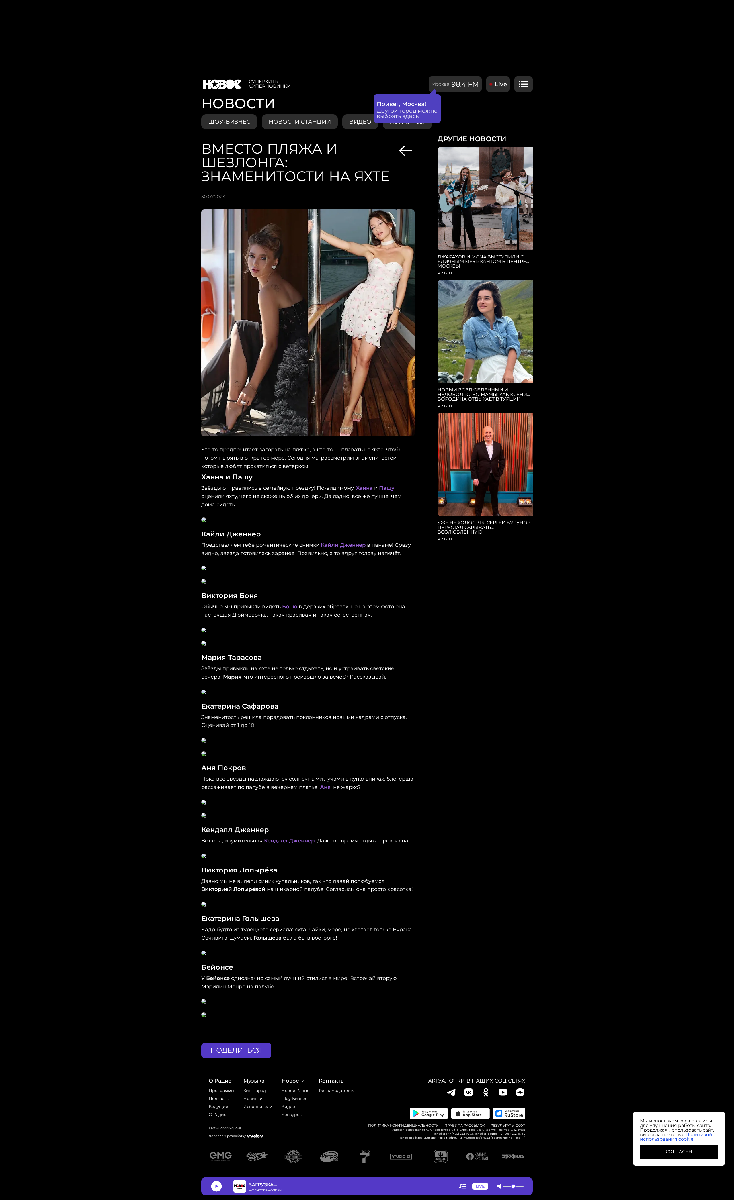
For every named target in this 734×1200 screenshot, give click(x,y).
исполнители (257, 1106)
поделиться (236, 1050)
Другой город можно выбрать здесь (407, 113)
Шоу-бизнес (229, 121)
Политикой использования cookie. (676, 1137)
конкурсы (292, 1114)
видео (360, 121)
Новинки (253, 1098)
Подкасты (219, 1098)
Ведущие (218, 1106)
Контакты (332, 1081)
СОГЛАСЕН (679, 1151)
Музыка (254, 1081)
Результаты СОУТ (508, 1125)
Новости (293, 1081)
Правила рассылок (464, 1125)
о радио (220, 1081)
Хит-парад (254, 1090)
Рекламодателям (337, 1090)
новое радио (296, 1090)
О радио (218, 1114)
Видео (288, 1106)
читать (445, 273)
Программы (221, 1090)
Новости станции (300, 121)
